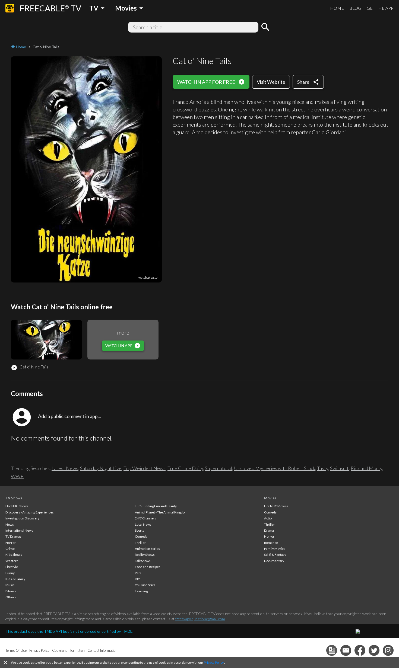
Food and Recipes (147, 567)
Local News (143, 524)
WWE (17, 476)
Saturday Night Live (101, 468)
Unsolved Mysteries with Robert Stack (274, 468)
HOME (337, 8)
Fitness (10, 591)
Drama (269, 530)
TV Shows (13, 498)
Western (11, 561)
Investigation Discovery (22, 518)
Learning (141, 591)
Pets (138, 573)
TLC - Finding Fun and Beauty (156, 506)
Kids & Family (15, 579)
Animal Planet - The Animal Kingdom (161, 512)
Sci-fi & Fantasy (275, 555)
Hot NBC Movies (276, 506)
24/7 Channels (145, 518)
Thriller (140, 543)
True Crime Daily (185, 468)
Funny (10, 573)
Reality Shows (145, 555)
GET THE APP (380, 8)
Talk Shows (143, 561)
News (9, 524)
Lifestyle (11, 567)
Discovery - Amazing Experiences (29, 512)
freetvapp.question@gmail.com (200, 618)
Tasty (322, 468)
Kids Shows (13, 555)
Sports (139, 530)
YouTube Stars (145, 585)
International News (19, 530)
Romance (271, 543)
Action (269, 518)
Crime (10, 549)
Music (9, 585)
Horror (10, 543)
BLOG (355, 8)
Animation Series (147, 549)
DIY (137, 579)
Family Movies (274, 549)
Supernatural (218, 468)
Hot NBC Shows (16, 506)
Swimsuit (339, 468)
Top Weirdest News (144, 468)
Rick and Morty (366, 468)
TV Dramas (13, 536)
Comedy (141, 536)
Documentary (274, 561)
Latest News (65, 468)
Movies (270, 498)
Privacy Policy (214, 662)
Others (10, 597)
